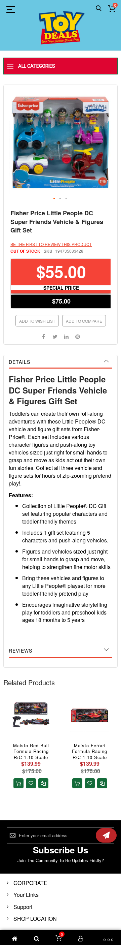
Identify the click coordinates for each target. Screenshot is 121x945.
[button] (54, 199)
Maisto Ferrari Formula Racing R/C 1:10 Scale (89, 751)
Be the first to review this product (51, 244)
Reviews (20, 650)
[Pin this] (77, 336)
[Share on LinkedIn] (66, 336)
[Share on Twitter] (54, 336)
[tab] (60, 362)
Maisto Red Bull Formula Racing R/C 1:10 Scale (31, 751)
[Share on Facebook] (43, 336)
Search (99, 8)
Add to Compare (84, 321)
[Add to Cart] (18, 783)
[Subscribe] (106, 835)
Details (19, 361)
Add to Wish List (37, 321)
